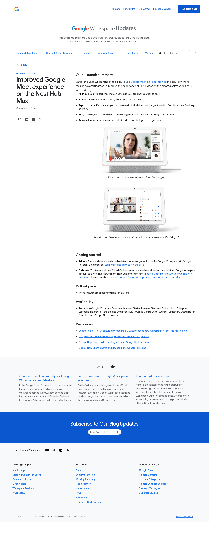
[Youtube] (47, 450)
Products (115, 9)
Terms (83, 517)
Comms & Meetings (27, 53)
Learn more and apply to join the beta (124, 264)
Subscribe (189, 9)
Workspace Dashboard (24, 488)
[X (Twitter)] (54, 450)
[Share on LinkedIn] (26, 119)
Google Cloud (146, 470)
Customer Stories (85, 474)
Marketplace (82, 488)
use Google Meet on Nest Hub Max (146, 81)
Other (33, 108)
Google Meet (22, 108)
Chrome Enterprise (149, 479)
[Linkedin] (60, 450)
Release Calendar (162, 9)
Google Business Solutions (153, 484)
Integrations (82, 497)
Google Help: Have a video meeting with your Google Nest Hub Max (114, 342)
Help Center (144, 9)
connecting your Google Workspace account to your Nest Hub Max (145, 277)
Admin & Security (108, 53)
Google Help (19, 484)
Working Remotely (85, 479)
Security (80, 470)
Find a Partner (83, 484)
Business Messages (149, 488)
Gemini (86, 53)
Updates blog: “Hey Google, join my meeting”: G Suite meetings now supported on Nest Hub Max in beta (133, 330)
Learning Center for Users (26, 474)
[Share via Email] (19, 119)
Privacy (76, 517)
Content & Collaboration (60, 53)
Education (132, 53)
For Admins (129, 9)
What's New (18, 493)
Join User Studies (148, 493)
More (149, 53)
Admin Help (18, 470)
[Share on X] (40, 119)
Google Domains (148, 474)
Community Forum (22, 479)
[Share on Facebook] (33, 119)
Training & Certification (88, 502)
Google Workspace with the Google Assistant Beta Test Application (114, 336)
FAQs (78, 493)
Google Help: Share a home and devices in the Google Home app (112, 348)
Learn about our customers (154, 376)
